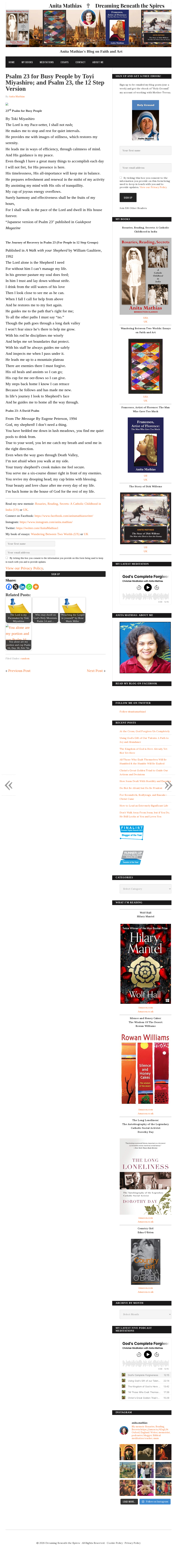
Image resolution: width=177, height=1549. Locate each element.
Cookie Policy (115, 1543)
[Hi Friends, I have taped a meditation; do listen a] (128, 1470)
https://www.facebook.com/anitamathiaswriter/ (64, 515)
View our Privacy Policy (24, 568)
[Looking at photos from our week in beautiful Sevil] (128, 1452)
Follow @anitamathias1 (133, 711)
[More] (36, 587)
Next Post (95, 670)
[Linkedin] (22, 587)
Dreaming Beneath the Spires (62, 1543)
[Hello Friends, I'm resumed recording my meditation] (145, 1452)
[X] (16, 587)
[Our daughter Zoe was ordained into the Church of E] (145, 1470)
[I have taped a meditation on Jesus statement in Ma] (163, 1470)
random (25, 658)
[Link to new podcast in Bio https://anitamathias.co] (128, 1488)
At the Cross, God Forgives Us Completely (145, 731)
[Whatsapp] (29, 587)
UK (25, 509)
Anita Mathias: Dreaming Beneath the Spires (88, 26)
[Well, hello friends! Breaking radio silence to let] (163, 1452)
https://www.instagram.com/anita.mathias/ (46, 522)
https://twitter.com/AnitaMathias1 (37, 528)
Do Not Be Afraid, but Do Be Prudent (141, 788)
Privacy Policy (133, 1543)
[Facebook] (9, 587)
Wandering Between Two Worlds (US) (55, 534)
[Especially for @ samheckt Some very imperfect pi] (145, 1488)
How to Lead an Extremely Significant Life (144, 805)
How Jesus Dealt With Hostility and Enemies (145, 781)
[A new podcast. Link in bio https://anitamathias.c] (163, 1488)
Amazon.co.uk (145, 1011)
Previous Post (19, 670)
